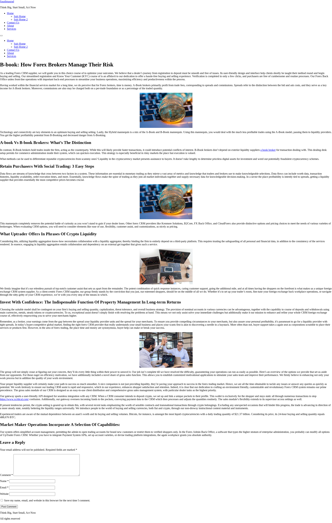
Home (10, 13)
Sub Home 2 (21, 19)
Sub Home (20, 16)
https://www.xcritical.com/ (14, 399)
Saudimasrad (7, 1)
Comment (6, 475)
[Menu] (1, 35)
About (10, 25)
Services (11, 28)
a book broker (268, 149)
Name (4, 481)
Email (4, 487)
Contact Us (13, 22)
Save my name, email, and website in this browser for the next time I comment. (47, 500)
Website (4, 493)
